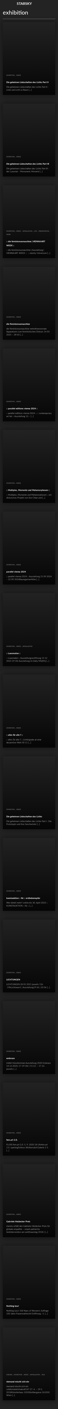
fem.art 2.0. (12, 1140)
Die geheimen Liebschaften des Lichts (24, 817)
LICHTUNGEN (13, 980)
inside (18, 75)
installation (27, 231)
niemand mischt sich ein (17, 1382)
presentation (44, 231)
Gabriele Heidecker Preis (18, 1222)
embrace (10, 1058)
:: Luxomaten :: (13, 653)
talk (43, 1374)
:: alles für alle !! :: (14, 735)
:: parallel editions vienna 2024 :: (22, 409)
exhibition (10, 75)
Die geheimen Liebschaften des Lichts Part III (27, 164)
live (35, 231)
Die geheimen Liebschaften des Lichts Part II (27, 82)
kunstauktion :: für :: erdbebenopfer (23, 898)
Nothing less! (12, 1306)
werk (8, 234)
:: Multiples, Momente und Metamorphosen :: (28, 490)
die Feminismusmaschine (18, 324)
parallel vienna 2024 (16, 572)
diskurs (9, 1374)
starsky (24, 4)
